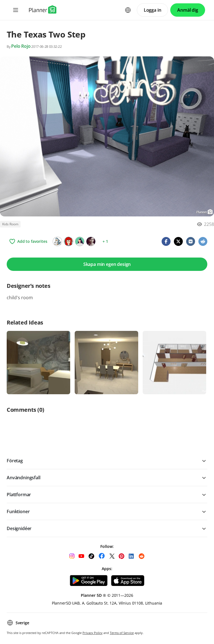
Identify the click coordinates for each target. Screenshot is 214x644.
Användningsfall (23, 478)
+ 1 (105, 241)
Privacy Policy (92, 633)
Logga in (152, 10)
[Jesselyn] (68, 241)
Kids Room (10, 224)
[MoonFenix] (57, 241)
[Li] (79, 241)
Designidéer (19, 528)
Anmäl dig (187, 10)
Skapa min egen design (107, 264)
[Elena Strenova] (90, 241)
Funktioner (18, 511)
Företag (15, 461)
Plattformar (19, 494)
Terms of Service (122, 633)
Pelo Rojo (21, 46)
